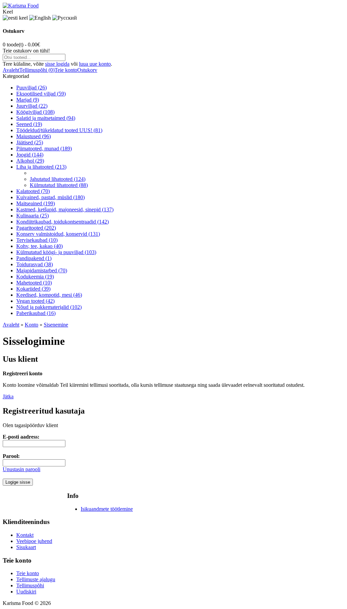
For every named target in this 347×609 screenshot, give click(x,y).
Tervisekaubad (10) (37, 240)
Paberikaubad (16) (36, 313)
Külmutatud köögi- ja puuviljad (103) (56, 252)
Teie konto (66, 70)
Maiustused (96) (33, 136)
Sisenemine (56, 325)
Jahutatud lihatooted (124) (57, 179)
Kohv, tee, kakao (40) (39, 246)
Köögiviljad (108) (35, 112)
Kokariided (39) (33, 289)
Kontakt (25, 535)
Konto (31, 325)
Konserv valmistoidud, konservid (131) (58, 234)
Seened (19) (29, 124)
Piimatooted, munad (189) (44, 148)
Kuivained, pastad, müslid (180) (50, 197)
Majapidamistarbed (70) (41, 270)
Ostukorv (87, 70)
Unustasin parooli (21, 469)
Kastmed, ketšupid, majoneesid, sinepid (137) (65, 209)
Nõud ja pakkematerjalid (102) (49, 307)
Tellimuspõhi (30, 585)
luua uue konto (95, 64)
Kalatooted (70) (33, 191)
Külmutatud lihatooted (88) (59, 185)
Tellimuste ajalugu (35, 579)
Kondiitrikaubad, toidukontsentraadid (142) (62, 222)
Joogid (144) (29, 155)
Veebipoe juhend (34, 541)
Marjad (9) (27, 100)
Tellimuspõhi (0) (37, 70)
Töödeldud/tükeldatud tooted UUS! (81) (59, 130)
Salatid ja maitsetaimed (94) (45, 118)
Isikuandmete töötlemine (107, 509)
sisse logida (57, 64)
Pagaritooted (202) (36, 228)
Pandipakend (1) (34, 258)
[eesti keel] (15, 18)
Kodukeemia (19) (35, 276)
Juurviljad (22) (31, 106)
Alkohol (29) (30, 161)
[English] (40, 18)
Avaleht (11, 70)
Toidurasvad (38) (34, 264)
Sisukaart (26, 547)
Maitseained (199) (35, 203)
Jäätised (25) (29, 142)
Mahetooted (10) (34, 283)
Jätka (8, 396)
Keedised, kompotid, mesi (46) (49, 295)
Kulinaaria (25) (32, 215)
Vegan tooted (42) (35, 301)
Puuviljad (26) (31, 87)
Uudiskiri (26, 591)
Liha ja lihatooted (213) (41, 167)
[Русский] (64, 18)
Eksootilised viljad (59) (41, 94)
